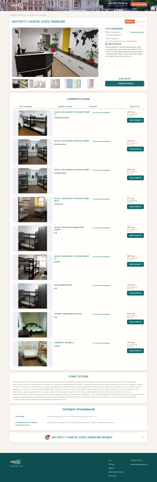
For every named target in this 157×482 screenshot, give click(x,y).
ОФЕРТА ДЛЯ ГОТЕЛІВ (115, 472)
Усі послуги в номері (101, 112)
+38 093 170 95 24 (118, 3)
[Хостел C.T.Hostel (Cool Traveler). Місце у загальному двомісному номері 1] (32, 238)
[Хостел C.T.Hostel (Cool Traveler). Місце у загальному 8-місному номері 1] (32, 152)
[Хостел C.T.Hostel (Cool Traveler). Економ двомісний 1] (32, 296)
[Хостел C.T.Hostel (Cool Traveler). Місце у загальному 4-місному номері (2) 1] (32, 267)
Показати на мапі (137, 32)
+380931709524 (125, 83)
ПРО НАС (111, 464)
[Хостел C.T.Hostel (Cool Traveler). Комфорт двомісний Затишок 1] (32, 324)
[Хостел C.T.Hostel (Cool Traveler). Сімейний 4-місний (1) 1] (32, 353)
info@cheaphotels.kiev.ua (138, 464)
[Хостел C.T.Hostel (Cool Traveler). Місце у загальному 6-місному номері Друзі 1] (32, 209)
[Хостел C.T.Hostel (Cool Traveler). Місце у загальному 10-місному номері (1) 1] (32, 123)
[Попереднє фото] (22, 123)
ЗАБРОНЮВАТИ (135, 120)
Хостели (21, 15)
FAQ (109, 460)
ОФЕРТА (111, 468)
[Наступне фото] (43, 123)
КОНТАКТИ (112, 476)
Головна (13, 15)
